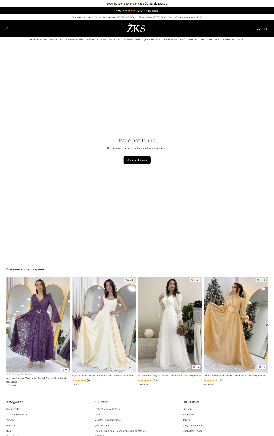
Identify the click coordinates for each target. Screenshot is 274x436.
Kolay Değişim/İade (192, 425)
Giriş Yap (187, 409)
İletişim (186, 420)
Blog (8, 430)
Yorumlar (10, 420)
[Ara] (7, 28)
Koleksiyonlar (13, 409)
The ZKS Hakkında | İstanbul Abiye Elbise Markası (120, 430)
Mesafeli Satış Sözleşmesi (108, 420)
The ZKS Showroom (16, 414)
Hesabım (10, 425)
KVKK (97, 414)
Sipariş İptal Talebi (192, 430)
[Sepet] (265, 28)
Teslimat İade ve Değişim (107, 409)
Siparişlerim (189, 414)
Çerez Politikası (102, 425)
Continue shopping (137, 160)
